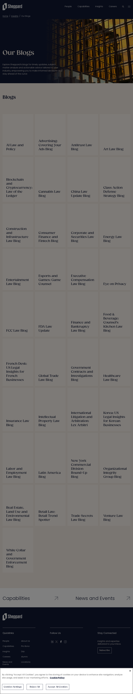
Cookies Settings (13, 687)
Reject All (35, 687)
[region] (66, 681)
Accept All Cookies (58, 687)
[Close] (130, 671)
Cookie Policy (57, 677)
